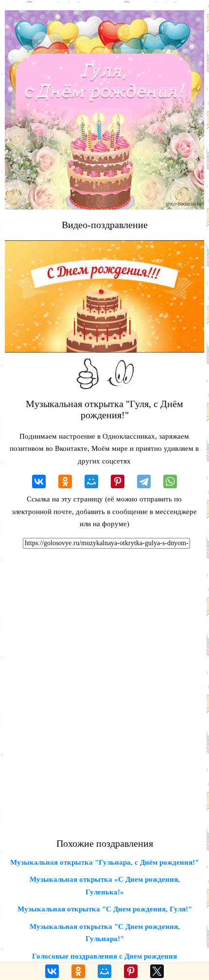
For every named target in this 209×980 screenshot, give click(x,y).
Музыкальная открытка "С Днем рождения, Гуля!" (104, 909)
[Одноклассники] (65, 481)
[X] (157, 971)
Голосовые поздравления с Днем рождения (104, 956)
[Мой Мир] (91, 481)
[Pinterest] (117, 481)
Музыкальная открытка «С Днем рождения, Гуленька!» (105, 885)
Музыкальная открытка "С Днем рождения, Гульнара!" (105, 933)
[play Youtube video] (104, 296)
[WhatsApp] (170, 481)
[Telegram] (144, 481)
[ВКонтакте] (39, 481)
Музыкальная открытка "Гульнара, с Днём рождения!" (104, 862)
